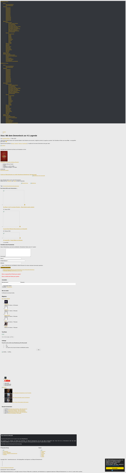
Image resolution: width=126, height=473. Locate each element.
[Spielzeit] (5, 378)
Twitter (14, 181)
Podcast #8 (8, 14)
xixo (18, 186)
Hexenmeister (11, 33)
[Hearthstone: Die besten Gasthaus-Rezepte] (4, 161)
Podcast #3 (8, 9)
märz (14, 186)
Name (2, 258)
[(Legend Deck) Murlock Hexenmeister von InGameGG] (11, 226)
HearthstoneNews (6, 138)
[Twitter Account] (33, 183)
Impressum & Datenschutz (112, 465)
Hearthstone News (4, 1)
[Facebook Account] (24, 183)
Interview (8, 44)
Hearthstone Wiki (6, 53)
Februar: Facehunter (22, 143)
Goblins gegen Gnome (13, 23)
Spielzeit (6, 379)
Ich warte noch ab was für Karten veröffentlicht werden (17, 347)
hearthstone (10, 186)
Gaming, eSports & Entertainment (10, 453)
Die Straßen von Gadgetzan (14, 28)
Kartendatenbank (9, 5)
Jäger (9, 41)
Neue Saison (8, 46)
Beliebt (8, 298)
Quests (7, 56)
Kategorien (5, 21)
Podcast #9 (8, 16)
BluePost (7, 45)
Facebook (9, 181)
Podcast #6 (8, 12)
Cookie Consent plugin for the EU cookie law (115, 470)
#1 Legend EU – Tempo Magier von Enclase (13, 240)
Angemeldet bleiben (7, 285)
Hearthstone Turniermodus (11, 55)
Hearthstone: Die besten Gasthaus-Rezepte (10, 162)
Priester (10, 38)
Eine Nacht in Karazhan (13, 27)
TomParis (6, 304)
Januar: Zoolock (14, 143)
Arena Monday (9, 49)
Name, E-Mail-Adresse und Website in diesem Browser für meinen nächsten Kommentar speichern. (22, 265)
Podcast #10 (8, 17)
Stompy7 (6, 309)
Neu (3, 298)
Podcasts (5, 6)
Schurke (10, 40)
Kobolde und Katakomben (13, 30)
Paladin (9, 37)
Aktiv (5, 298)
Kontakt (12, 467)
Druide (9, 34)
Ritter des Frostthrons (12, 29)
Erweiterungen (9, 22)
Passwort (22, 282)
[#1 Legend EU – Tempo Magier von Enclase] (11, 238)
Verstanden (115, 468)
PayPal (42, 456)
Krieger (9, 42)
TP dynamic (5, 451)
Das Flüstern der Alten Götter (14, 26)
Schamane (10, 39)
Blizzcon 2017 (9, 43)
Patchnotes (8, 47)
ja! (6, 345)
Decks (4, 131)
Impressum (3, 467)
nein (7, 346)
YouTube (43, 453)
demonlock (5, 186)
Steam (42, 454)
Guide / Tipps (6, 52)
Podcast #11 (8, 18)
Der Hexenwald (11, 31)
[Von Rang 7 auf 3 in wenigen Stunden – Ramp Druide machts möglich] (13, 204)
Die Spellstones (9, 60)
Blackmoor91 (7, 315)
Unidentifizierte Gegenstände (12, 61)
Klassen (7, 32)
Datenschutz (7, 467)
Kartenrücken (8, 58)
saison (16, 186)
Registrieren (9, 286)
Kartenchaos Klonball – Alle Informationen (18, 408)
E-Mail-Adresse (4, 260)
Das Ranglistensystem (10, 54)
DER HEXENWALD (10, 4)
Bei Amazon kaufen (5, 170)
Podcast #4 (8, 10)
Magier (9, 35)
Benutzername (5, 282)
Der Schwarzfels (11, 24)
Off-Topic (8, 50)
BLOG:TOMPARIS (7, 452)
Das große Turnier (12, 25)
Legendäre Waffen (9, 59)
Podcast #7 (8, 13)
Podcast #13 (8, 20)
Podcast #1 (8, 7)
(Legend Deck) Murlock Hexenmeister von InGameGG (15, 228)
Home (4, 3)
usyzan (5, 326)
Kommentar (3, 256)
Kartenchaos (8, 48)
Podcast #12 (8, 19)
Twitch (42, 455)
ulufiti (5, 320)
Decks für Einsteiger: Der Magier (14, 413)
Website (2, 263)
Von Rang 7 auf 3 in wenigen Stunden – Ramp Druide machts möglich (18, 207)
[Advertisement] (38, 127)
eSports (7, 51)
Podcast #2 (8, 8)
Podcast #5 (8, 11)
